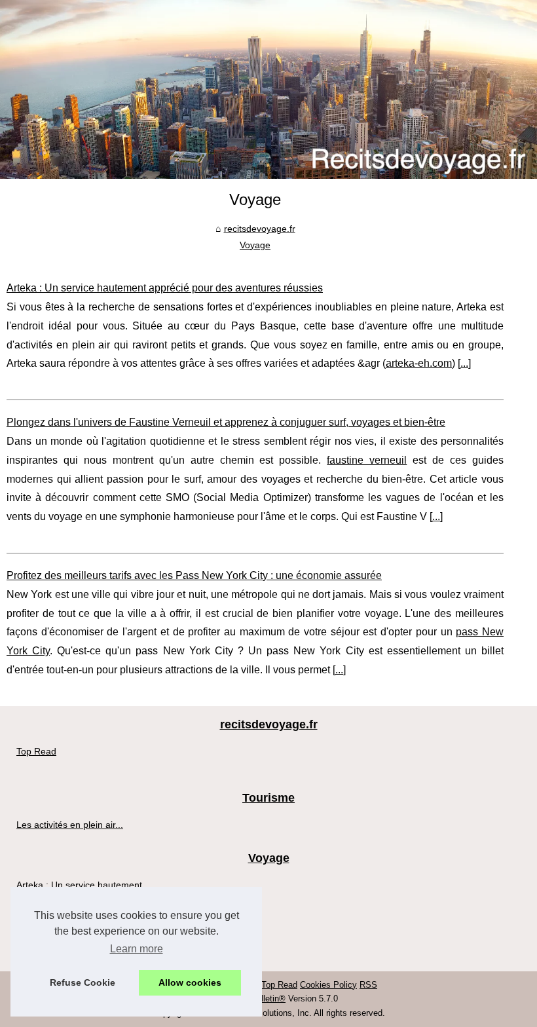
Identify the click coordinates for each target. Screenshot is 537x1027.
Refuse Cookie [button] (82, 982)
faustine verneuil (367, 460)
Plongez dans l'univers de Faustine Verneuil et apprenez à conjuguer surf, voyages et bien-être (226, 422)
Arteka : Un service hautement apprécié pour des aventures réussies (165, 287)
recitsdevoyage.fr (259, 228)
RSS (368, 985)
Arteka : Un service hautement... (83, 885)
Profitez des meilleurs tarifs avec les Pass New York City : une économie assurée (194, 575)
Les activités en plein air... (69, 824)
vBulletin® (266, 998)
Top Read (36, 751)
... (464, 363)
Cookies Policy (328, 985)
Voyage (255, 245)
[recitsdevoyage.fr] (268, 89)
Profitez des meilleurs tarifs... (76, 943)
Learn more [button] (136, 948)
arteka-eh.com (419, 363)
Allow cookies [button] (189, 982)
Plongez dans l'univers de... (73, 914)
